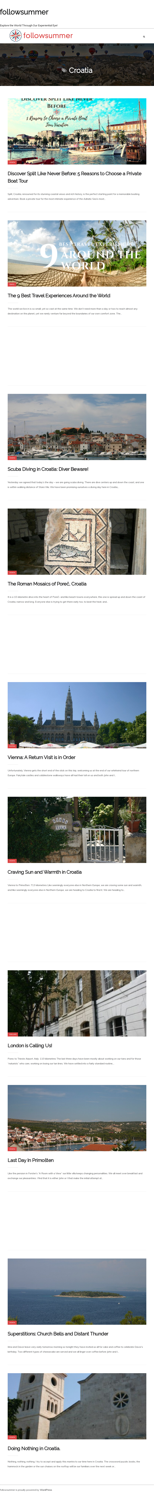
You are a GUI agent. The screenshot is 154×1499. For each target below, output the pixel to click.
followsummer (24, 12)
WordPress (46, 1489)
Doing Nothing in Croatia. (34, 1448)
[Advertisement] (77, 356)
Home (47, 45)
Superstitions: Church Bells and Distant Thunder (58, 1333)
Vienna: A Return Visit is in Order (41, 757)
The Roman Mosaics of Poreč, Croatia (47, 584)
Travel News (86, 45)
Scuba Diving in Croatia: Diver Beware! (48, 469)
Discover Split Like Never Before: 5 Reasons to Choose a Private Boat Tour (75, 177)
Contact (139, 45)
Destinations (63, 45)
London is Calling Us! (30, 1045)
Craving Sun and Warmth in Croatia (45, 872)
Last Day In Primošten (31, 1160)
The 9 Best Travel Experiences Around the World (59, 295)
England (12, 1034)
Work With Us (121, 45)
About (102, 45)
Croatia (12, 162)
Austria (12, 746)
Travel (12, 284)
